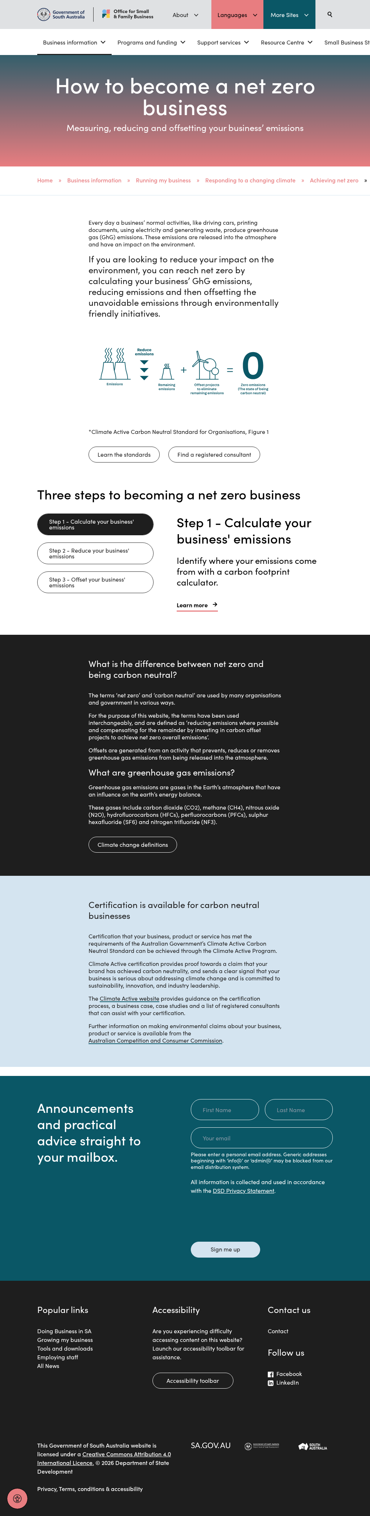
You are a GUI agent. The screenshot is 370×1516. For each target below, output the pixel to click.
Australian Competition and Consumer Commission (155, 1040)
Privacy (46, 1488)
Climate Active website (129, 998)
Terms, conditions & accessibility (101, 1488)
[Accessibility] (17, 1498)
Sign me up (225, 1249)
